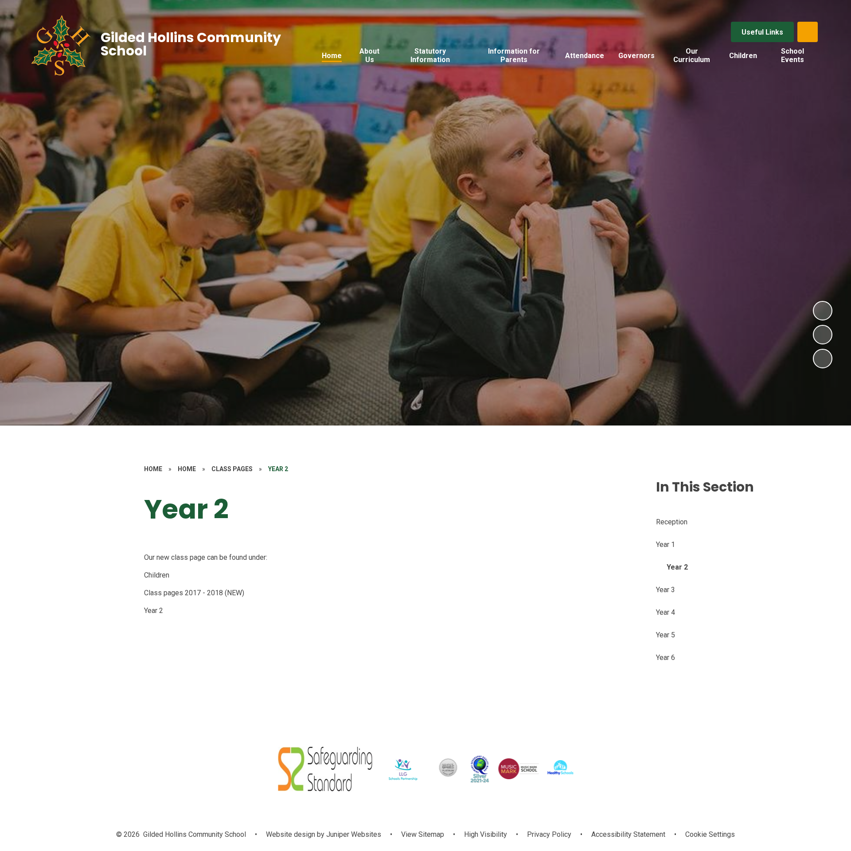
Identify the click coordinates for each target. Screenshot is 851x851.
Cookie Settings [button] (710, 834)
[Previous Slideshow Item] (822, 334)
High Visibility (485, 834)
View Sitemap (422, 834)
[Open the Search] (807, 32)
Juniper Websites (352, 834)
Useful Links (762, 32)
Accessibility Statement (628, 834)
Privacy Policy (549, 834)
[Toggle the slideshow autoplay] (822, 358)
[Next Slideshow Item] (822, 310)
